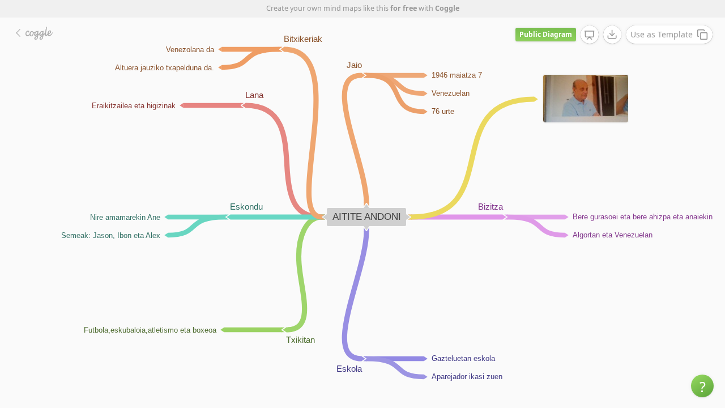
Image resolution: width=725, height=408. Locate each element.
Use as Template (661, 34)
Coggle (447, 8)
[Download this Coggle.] (612, 35)
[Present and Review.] (590, 35)
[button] (702, 386)
